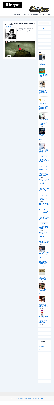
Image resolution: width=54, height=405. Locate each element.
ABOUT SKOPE (35, 398)
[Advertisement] (45, 365)
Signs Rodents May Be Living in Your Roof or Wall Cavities (44, 174)
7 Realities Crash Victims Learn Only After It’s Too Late (43, 211)
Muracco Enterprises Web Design (44, 343)
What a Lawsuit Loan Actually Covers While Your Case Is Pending (44, 204)
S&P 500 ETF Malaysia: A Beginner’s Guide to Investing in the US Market (43, 137)
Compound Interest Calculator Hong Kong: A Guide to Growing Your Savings (43, 122)
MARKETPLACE (30, 398)
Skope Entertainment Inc (9, 9)
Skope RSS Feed (41, 346)
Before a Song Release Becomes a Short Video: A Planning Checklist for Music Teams (44, 264)
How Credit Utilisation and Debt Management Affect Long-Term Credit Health (44, 255)
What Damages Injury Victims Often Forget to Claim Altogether (44, 241)
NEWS (18, 398)
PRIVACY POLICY (40, 398)
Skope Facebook (41, 345)
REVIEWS (21, 398)
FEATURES (15, 398)
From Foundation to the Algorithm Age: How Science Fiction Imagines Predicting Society (44, 226)
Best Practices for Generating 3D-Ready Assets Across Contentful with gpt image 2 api (44, 189)
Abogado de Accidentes (43, 393)
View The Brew (41, 349)
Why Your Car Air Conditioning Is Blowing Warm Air (43, 168)
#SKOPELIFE (25, 398)
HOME (12, 398)
